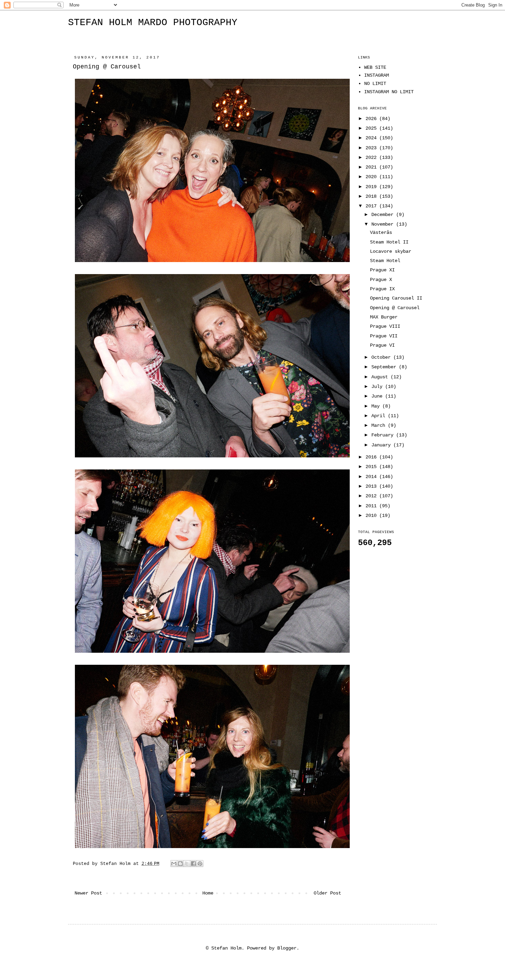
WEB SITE (375, 67)
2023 (372, 148)
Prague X (381, 279)
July (378, 386)
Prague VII (383, 336)
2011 (372, 506)
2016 (372, 457)
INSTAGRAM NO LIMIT (389, 92)
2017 (372, 206)
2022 (372, 157)
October (382, 357)
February (383, 435)
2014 (372, 476)
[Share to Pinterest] (200, 863)
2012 (372, 496)
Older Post (327, 893)
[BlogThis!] (180, 863)
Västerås (381, 232)
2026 (372, 118)
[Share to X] (186, 863)
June (378, 396)
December (383, 214)
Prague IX (382, 289)
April (379, 416)
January (382, 445)
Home (207, 893)
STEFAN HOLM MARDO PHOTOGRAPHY (152, 22)
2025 (372, 128)
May (376, 406)
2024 (372, 138)
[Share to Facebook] (193, 863)
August (381, 377)
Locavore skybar (390, 251)
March (379, 425)
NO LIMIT (375, 83)
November (383, 224)
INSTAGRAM (376, 75)
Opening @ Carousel (394, 308)
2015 (372, 466)
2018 (372, 196)
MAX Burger (383, 317)
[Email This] (173, 863)
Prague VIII (385, 326)
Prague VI (382, 345)
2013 (372, 486)
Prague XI (382, 270)
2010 (372, 515)
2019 (372, 186)
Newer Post (88, 893)
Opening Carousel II (396, 298)
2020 (372, 177)
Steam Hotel (385, 260)
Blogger (286, 948)
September (385, 367)
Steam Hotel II (389, 242)
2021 (372, 167)
